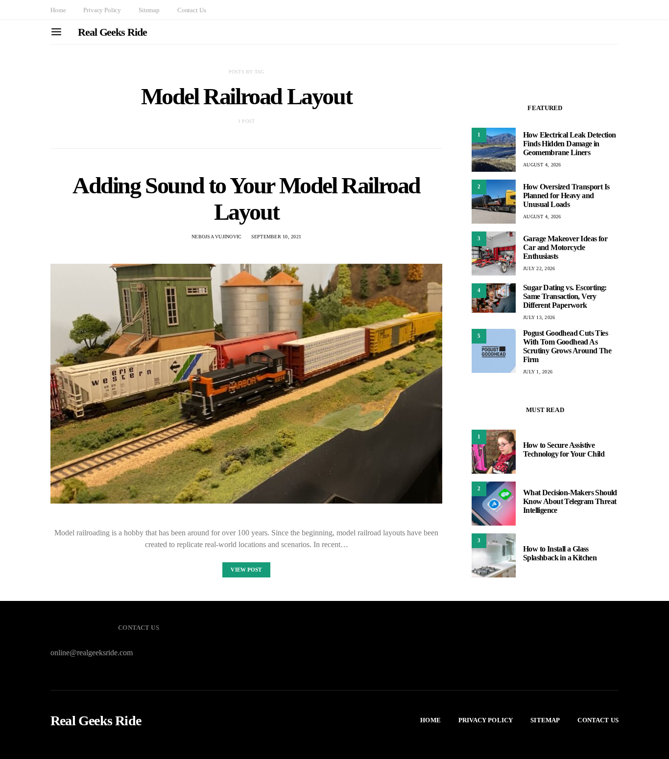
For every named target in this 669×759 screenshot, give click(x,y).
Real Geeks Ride (112, 32)
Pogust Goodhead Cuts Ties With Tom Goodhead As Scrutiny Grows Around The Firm (567, 346)
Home (58, 10)
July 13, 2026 (539, 317)
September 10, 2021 (276, 236)
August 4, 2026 (542, 164)
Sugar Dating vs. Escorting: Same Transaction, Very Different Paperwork (565, 296)
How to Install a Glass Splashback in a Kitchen (560, 553)
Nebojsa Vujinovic (216, 236)
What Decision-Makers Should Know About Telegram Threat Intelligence (570, 501)
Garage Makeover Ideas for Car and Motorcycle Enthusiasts (565, 247)
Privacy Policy (102, 10)
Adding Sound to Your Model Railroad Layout (246, 198)
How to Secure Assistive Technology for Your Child (563, 449)
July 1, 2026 (537, 371)
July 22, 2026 (539, 268)
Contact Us (191, 10)
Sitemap (149, 10)
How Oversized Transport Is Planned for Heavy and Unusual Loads (566, 195)
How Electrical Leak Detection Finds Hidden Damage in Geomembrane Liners (569, 144)
